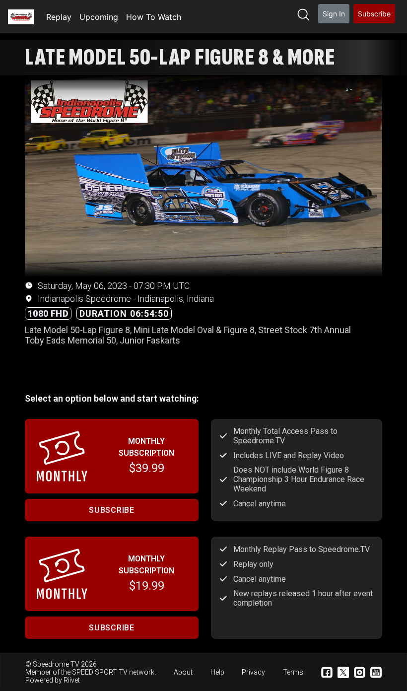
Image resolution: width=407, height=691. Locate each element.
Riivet (72, 680)
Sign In (334, 13)
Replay (58, 17)
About (183, 672)
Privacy (253, 672)
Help (217, 672)
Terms (293, 672)
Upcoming (98, 17)
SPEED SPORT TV (100, 672)
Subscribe (374, 13)
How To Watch (153, 17)
